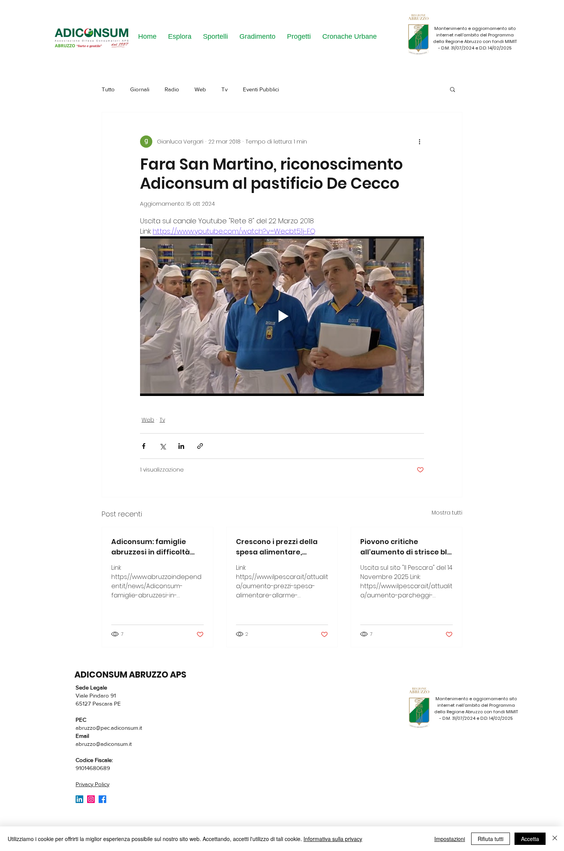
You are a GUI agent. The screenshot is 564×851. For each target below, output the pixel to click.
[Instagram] (91, 799)
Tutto (108, 89)
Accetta (530, 839)
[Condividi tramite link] (200, 446)
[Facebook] (102, 799)
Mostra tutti (447, 512)
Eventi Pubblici (261, 89)
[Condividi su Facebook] (143, 446)
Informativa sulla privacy (332, 839)
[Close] (554, 839)
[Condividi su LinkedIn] (181, 446)
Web (200, 89)
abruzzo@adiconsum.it (104, 744)
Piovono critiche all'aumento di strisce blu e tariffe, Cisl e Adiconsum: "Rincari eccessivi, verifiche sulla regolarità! (406, 547)
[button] (452, 89)
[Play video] (282, 316)
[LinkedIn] (79, 799)
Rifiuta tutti (490, 839)
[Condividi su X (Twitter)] (162, 446)
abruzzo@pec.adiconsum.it (109, 727)
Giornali (139, 89)
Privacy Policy (92, 784)
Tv (224, 89)
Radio (172, 89)
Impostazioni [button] (449, 839)
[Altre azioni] (419, 141)
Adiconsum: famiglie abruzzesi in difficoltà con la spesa (150, 547)
